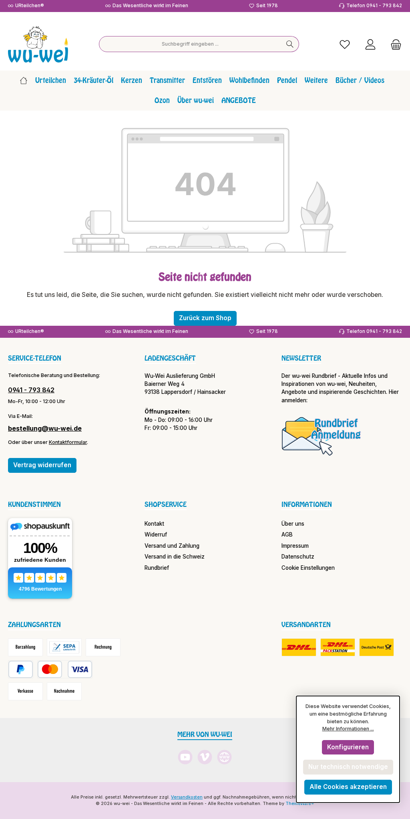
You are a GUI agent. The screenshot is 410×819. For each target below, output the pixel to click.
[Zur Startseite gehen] (38, 44)
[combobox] (190, 44)
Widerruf (156, 534)
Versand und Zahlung (172, 546)
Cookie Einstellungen (308, 568)
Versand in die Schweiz (175, 556)
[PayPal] (20, 669)
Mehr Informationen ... (348, 729)
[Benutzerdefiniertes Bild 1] (321, 436)
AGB (287, 534)
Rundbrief (157, 568)
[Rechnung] (103, 647)
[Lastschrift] (64, 647)
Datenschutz (297, 556)
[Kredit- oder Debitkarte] (64, 669)
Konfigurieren (348, 747)
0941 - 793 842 (31, 390)
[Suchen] (290, 44)
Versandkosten (187, 797)
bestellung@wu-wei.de (45, 428)
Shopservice (166, 504)
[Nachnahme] (64, 691)
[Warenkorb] (393, 44)
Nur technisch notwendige (348, 767)
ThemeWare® (299, 803)
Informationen (306, 504)
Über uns (292, 523)
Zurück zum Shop (205, 318)
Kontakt (154, 523)
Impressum (295, 546)
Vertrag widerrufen (42, 465)
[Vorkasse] (25, 691)
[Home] (23, 81)
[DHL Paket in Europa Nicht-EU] (337, 647)
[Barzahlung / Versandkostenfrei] (25, 647)
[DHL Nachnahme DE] (376, 647)
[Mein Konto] (370, 44)
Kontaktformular (68, 442)
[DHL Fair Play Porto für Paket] (298, 647)
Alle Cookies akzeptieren (348, 787)
